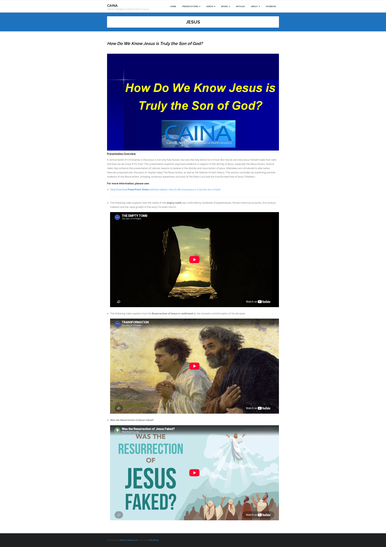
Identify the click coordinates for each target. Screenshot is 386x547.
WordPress (154, 540)
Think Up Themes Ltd (129, 540)
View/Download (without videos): (165, 189)
